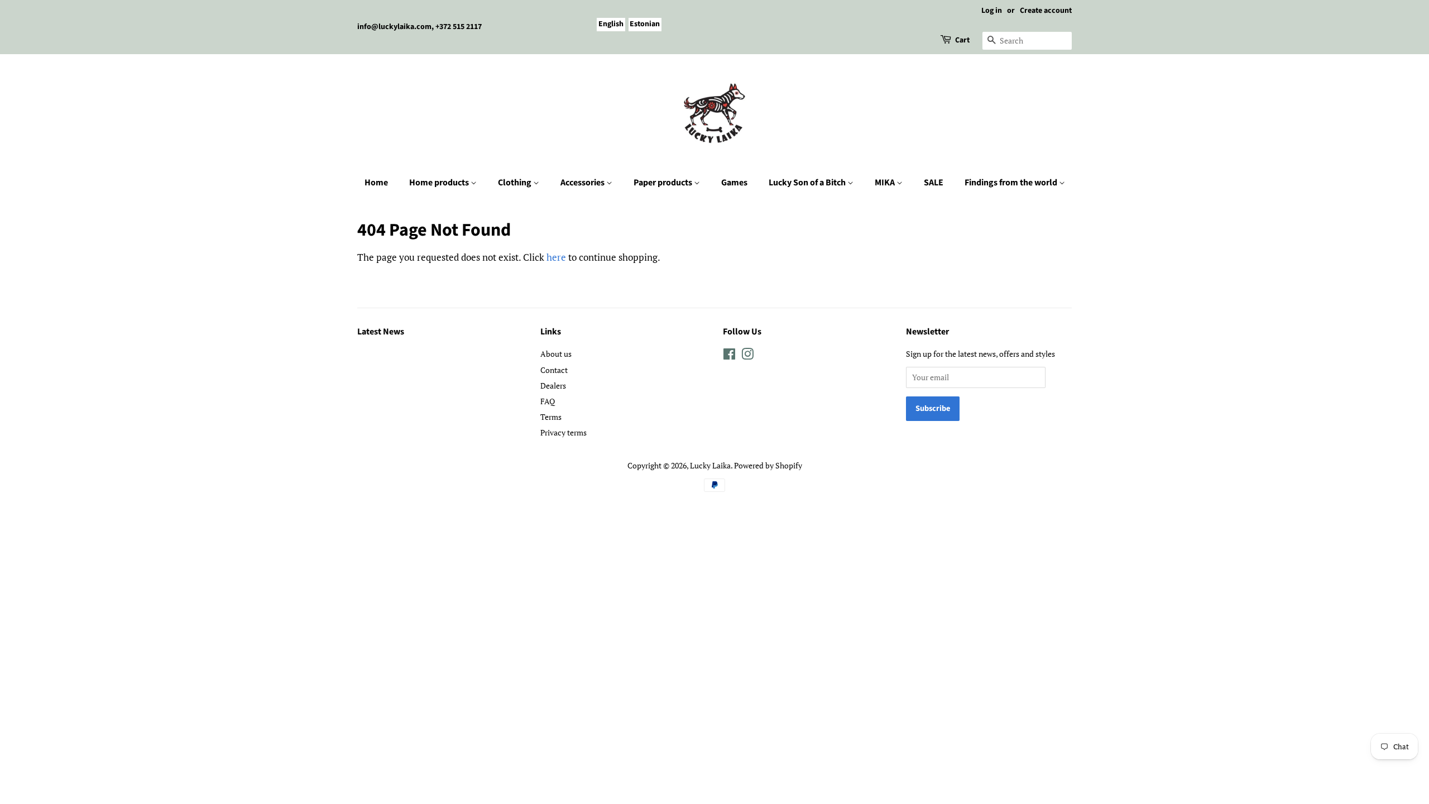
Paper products (664, 182)
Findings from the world (1012, 182)
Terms (551, 416)
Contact (554, 370)
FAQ (547, 401)
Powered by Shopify (768, 465)
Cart (962, 40)
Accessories (583, 182)
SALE (933, 182)
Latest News (380, 332)
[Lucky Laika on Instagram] (747, 356)
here (556, 257)
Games (734, 182)
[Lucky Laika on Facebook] (729, 356)
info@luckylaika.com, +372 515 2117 (419, 26)
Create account (1046, 10)
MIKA (885, 182)
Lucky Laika (710, 465)
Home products (440, 182)
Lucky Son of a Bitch (808, 182)
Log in (991, 10)
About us (556, 353)
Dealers (553, 385)
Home (376, 182)
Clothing (515, 182)
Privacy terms (563, 432)
